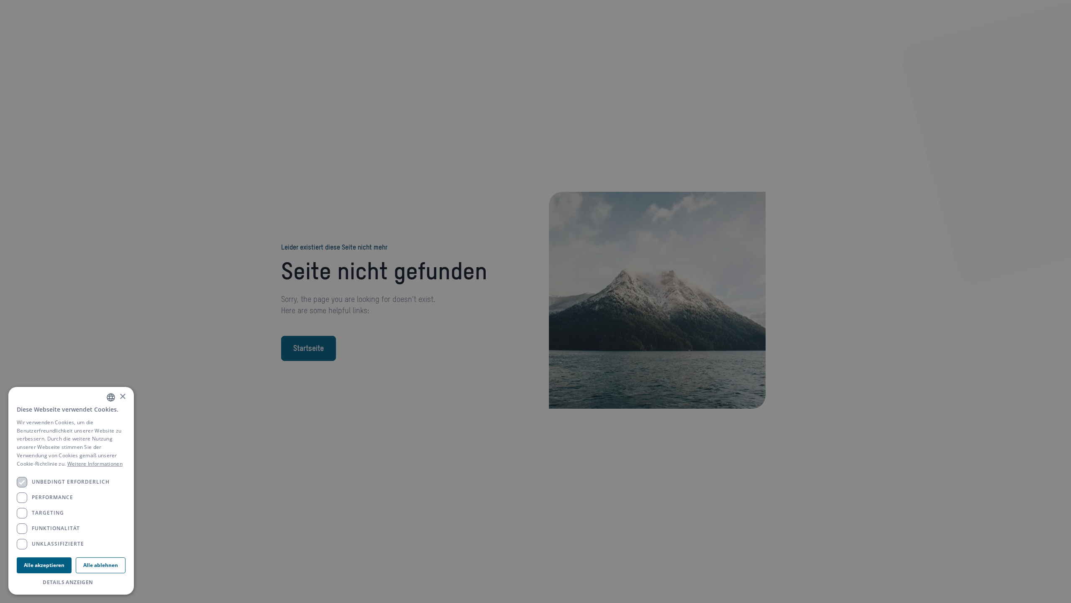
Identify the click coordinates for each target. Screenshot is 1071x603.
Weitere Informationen (95, 463)
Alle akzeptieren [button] (44, 565)
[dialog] (71, 491)
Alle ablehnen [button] (100, 565)
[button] (71, 582)
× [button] (122, 397)
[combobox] (111, 397)
